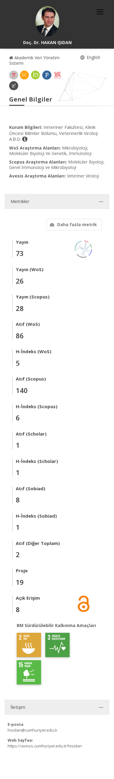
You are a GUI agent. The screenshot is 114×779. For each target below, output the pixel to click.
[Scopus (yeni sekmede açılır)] (24, 75)
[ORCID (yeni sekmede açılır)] (35, 75)
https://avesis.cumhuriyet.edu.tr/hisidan (45, 746)
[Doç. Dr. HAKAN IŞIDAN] (47, 21)
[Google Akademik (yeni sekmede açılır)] (13, 75)
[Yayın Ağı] (83, 248)
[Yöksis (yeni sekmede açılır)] (57, 75)
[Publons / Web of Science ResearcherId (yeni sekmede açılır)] (46, 75)
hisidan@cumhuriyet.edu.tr (32, 730)
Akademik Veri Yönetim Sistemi (34, 60)
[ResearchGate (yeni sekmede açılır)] (13, 85)
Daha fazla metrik (77, 224)
